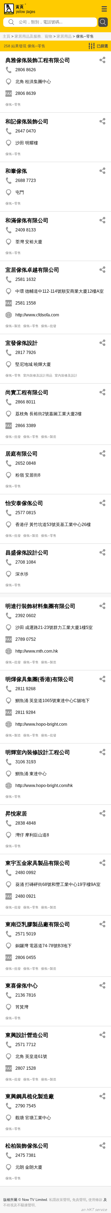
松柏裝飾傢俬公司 (26, 1146)
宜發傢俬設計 (21, 343)
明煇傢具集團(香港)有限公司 (39, 679)
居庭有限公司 (21, 454)
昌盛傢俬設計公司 (26, 553)
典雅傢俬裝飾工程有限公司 (37, 60)
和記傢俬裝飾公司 (26, 121)
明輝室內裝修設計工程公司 (37, 752)
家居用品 (64, 36)
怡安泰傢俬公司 (24, 503)
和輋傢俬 (16, 171)
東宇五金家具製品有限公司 (37, 863)
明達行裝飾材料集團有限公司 (40, 606)
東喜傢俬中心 (21, 986)
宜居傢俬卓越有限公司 (32, 270)
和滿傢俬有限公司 (26, 220)
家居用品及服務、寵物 (33, 36)
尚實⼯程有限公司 (26, 392)
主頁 (6, 36)
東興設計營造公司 (26, 1035)
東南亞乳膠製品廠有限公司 (37, 924)
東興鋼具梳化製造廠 (29, 1096)
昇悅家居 (16, 814)
